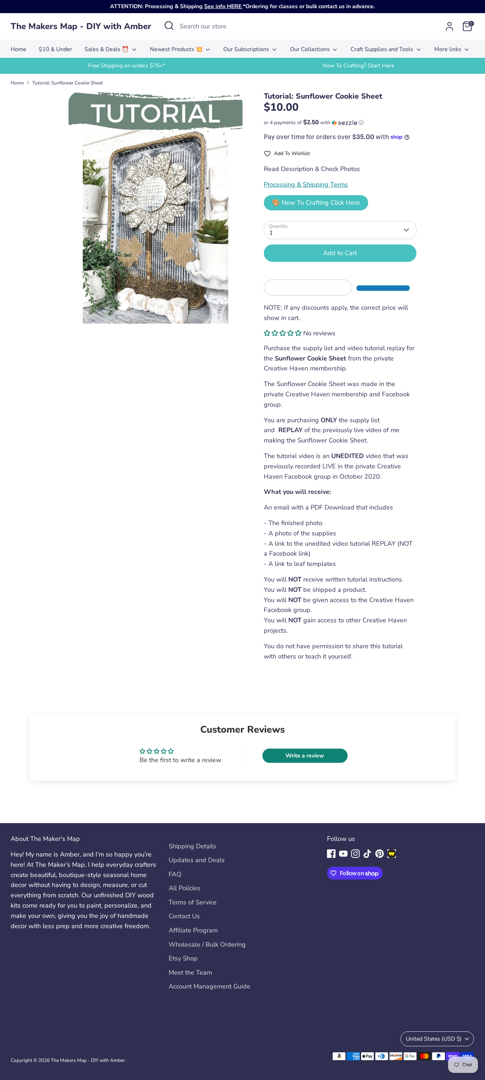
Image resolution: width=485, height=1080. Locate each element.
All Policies (184, 888)
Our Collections (310, 49)
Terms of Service (193, 902)
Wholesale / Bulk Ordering (207, 944)
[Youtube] (343, 853)
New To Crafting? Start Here (358, 66)
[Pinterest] (379, 853)
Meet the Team (190, 972)
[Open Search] (169, 25)
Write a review (304, 756)
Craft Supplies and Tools (382, 49)
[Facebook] (331, 853)
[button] (340, 122)
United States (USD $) (434, 1039)
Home (18, 49)
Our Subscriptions (247, 49)
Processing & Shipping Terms (306, 184)
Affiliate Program (193, 930)
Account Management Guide (209, 986)
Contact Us (184, 916)
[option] (127, 66)
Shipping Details (192, 846)
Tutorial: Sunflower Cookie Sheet (67, 82)
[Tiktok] (367, 853)
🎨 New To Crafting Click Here (316, 202)
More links (448, 49)
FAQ (175, 874)
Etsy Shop (183, 958)
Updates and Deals (197, 860)
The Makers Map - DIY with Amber (81, 26)
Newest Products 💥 (177, 49)
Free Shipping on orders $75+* (126, 66)
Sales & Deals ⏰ (107, 49)
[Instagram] (355, 853)
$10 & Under (55, 49)
